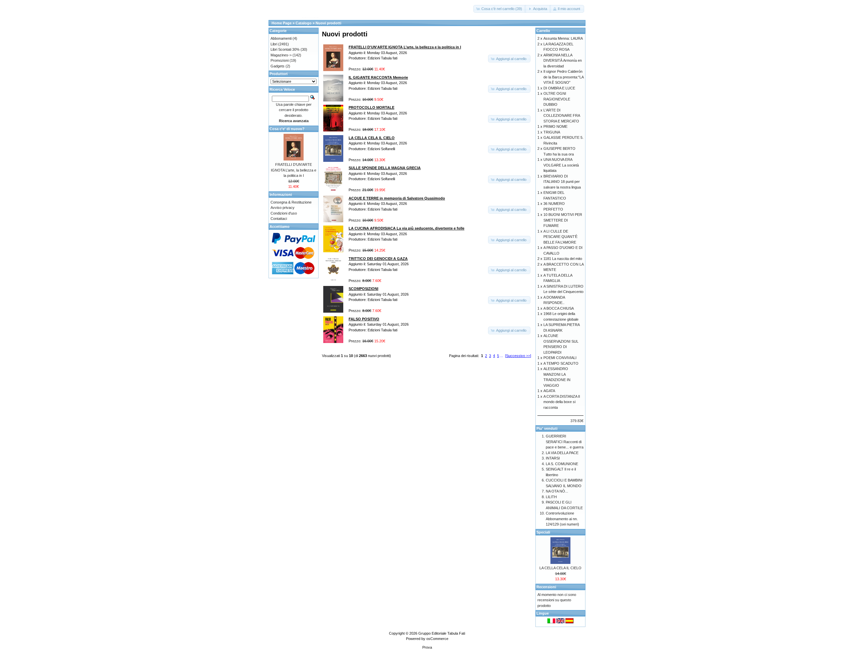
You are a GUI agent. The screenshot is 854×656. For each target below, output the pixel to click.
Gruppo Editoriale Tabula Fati (441, 633)
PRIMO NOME (555, 126)
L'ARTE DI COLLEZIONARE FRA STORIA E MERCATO (561, 115)
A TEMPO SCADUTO (560, 363)
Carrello (543, 31)
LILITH (551, 497)
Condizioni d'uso (284, 213)
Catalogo (304, 23)
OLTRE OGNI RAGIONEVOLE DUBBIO (556, 98)
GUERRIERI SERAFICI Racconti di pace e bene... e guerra (564, 441)
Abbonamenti (281, 38)
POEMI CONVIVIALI (559, 358)
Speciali (543, 532)
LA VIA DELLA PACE (562, 453)
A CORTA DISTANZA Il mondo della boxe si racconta (561, 401)
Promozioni (280, 60)
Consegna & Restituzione (291, 202)
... (501, 356)
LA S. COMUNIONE (562, 464)
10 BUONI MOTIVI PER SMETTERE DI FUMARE (562, 220)
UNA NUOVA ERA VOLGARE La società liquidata (561, 165)
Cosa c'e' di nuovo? (287, 129)
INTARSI (553, 458)
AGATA (549, 391)
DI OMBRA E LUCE (559, 88)
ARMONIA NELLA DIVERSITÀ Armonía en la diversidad (562, 60)
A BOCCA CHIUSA (558, 308)
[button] (499, 9)
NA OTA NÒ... (557, 491)
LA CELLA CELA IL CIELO (560, 568)
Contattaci (279, 219)
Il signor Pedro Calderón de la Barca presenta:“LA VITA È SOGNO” (563, 76)
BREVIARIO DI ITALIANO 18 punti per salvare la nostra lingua (562, 181)
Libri (274, 44)
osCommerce (437, 639)
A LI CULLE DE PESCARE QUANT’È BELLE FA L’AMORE (560, 236)
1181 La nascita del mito (562, 259)
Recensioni (546, 587)
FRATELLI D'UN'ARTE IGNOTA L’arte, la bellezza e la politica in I (293, 170)
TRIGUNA (551, 132)
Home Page (282, 23)
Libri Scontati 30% (285, 49)
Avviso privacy (283, 208)
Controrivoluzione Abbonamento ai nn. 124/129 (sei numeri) (562, 518)
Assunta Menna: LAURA (563, 38)
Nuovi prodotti (328, 23)
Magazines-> (281, 55)
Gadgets (278, 66)
